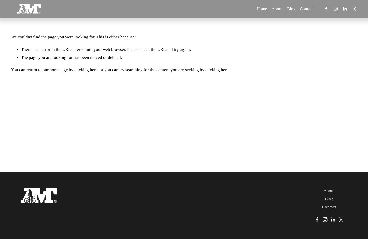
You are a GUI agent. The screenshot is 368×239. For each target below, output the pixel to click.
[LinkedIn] (344, 9)
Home (262, 8)
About (277, 8)
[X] (354, 9)
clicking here (86, 70)
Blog (291, 8)
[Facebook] (326, 9)
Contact (307, 8)
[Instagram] (335, 9)
